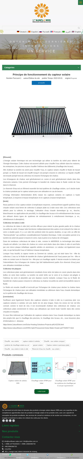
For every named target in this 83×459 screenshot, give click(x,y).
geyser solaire (38, 345)
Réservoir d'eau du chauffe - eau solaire (46, 349)
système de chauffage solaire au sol (17, 345)
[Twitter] (13, 420)
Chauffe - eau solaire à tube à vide (16, 349)
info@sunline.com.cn (30, 441)
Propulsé (74, 78)
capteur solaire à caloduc (31, 341)
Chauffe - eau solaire (12, 341)
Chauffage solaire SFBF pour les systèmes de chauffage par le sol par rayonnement (65, 383)
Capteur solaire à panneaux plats (58, 345)
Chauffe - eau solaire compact (54, 341)
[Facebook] (3, 420)
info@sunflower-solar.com (13, 441)
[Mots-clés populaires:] (79, 28)
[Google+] (7, 420)
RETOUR (42, 391)
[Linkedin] (10, 420)
